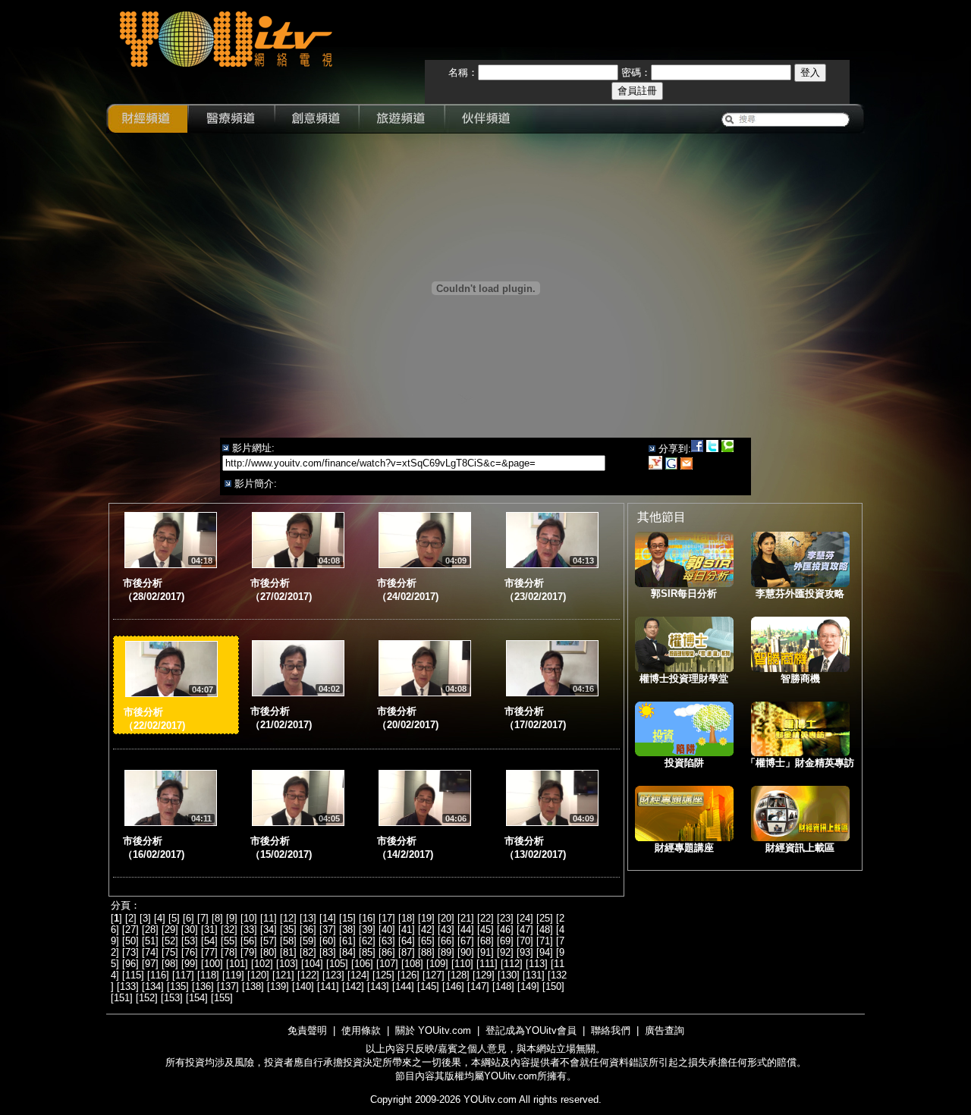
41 (406, 929)
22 (485, 918)
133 (128, 986)
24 (525, 918)
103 (287, 963)
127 (434, 975)
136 (203, 986)
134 (153, 986)
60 (327, 941)
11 (268, 918)
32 (229, 929)
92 (505, 952)
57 (268, 941)
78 (229, 952)
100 (212, 963)
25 (544, 918)
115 (133, 975)
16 (367, 918)
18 (406, 918)
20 (446, 918)
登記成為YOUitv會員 (531, 1030)
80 (268, 952)
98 (170, 963)
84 (347, 952)
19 (426, 918)
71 (544, 941)
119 (233, 975)
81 (288, 952)
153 (172, 997)
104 (312, 963)
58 (288, 941)
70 (525, 941)
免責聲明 (307, 1030)
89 (446, 952)
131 (534, 975)
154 (197, 997)
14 (327, 918)
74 (150, 952)
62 (367, 941)
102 (262, 963)
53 (189, 941)
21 (465, 918)
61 (347, 941)
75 (170, 952)
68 (485, 941)
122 (308, 975)
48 (544, 929)
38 (347, 929)
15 (347, 918)
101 (237, 963)
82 (308, 952)
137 (228, 986)
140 (303, 986)
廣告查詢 (664, 1030)
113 (537, 963)
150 (553, 986)
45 (485, 929)
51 (150, 941)
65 (426, 941)
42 (426, 929)
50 (130, 941)
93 (525, 952)
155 (222, 997)
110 (462, 963)
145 (428, 986)
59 (308, 941)
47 (525, 929)
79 (249, 952)
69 (505, 941)
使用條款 (361, 1030)
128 (459, 975)
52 (170, 941)
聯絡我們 (610, 1030)
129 (484, 975)
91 (485, 952)
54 (209, 941)
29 (170, 929)
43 (446, 929)
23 (505, 918)
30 (189, 929)
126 (408, 975)
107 (387, 963)
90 (465, 952)
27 (130, 929)
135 (178, 986)
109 (437, 963)
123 (333, 975)
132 (559, 975)
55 (229, 941)
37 (327, 929)
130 (509, 975)
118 (208, 975)
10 (249, 918)
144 (403, 986)
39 (367, 929)
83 (327, 952)
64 (406, 941)
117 (183, 975)
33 (249, 929)
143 (378, 986)
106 (362, 963)
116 (158, 975)
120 (258, 975)
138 (253, 986)
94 (544, 952)
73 (130, 952)
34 (268, 929)
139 (278, 986)
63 (387, 941)
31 (209, 929)
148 (503, 986)
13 (308, 918)
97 (150, 963)
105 (337, 963)
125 (383, 975)
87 (406, 952)
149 (528, 986)
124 (358, 975)
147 (478, 986)
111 (487, 963)
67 (465, 941)
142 (353, 986)
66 (446, 941)
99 (189, 963)
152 (147, 997)
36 (308, 929)
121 (283, 975)
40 (387, 929)
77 (209, 952)
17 (387, 918)
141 (328, 986)
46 (505, 929)
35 (288, 929)
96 (130, 963)
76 (189, 952)
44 (465, 929)
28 (150, 929)
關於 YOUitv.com (433, 1030)
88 (426, 952)
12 (288, 918)
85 (367, 952)
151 (122, 997)
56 (249, 941)
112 (512, 963)
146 (453, 986)
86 (387, 952)
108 (412, 963)
